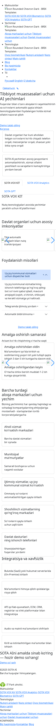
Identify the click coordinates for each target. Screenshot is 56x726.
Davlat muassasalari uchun (23, 717)
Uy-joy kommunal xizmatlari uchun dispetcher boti (20, 275)
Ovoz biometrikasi (15, 55)
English (19, 80)
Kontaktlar (11, 69)
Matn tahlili (19, 58)
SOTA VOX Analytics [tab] (38, 182)
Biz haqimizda (12, 65)
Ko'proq (4, 129)
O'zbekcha (29, 80)
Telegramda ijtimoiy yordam (20, 306)
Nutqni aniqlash (35, 55)
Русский (9, 80)
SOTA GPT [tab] (10, 191)
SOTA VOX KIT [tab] (12, 182)
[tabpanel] (28, 375)
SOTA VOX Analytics (26, 692)
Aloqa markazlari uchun (18, 33)
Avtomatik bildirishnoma (19, 314)
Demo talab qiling (10, 125)
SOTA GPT (26, 19)
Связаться (9, 88)
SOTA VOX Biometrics (32, 16)
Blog (7, 62)
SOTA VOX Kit (12, 16)
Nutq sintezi (25, 703)
